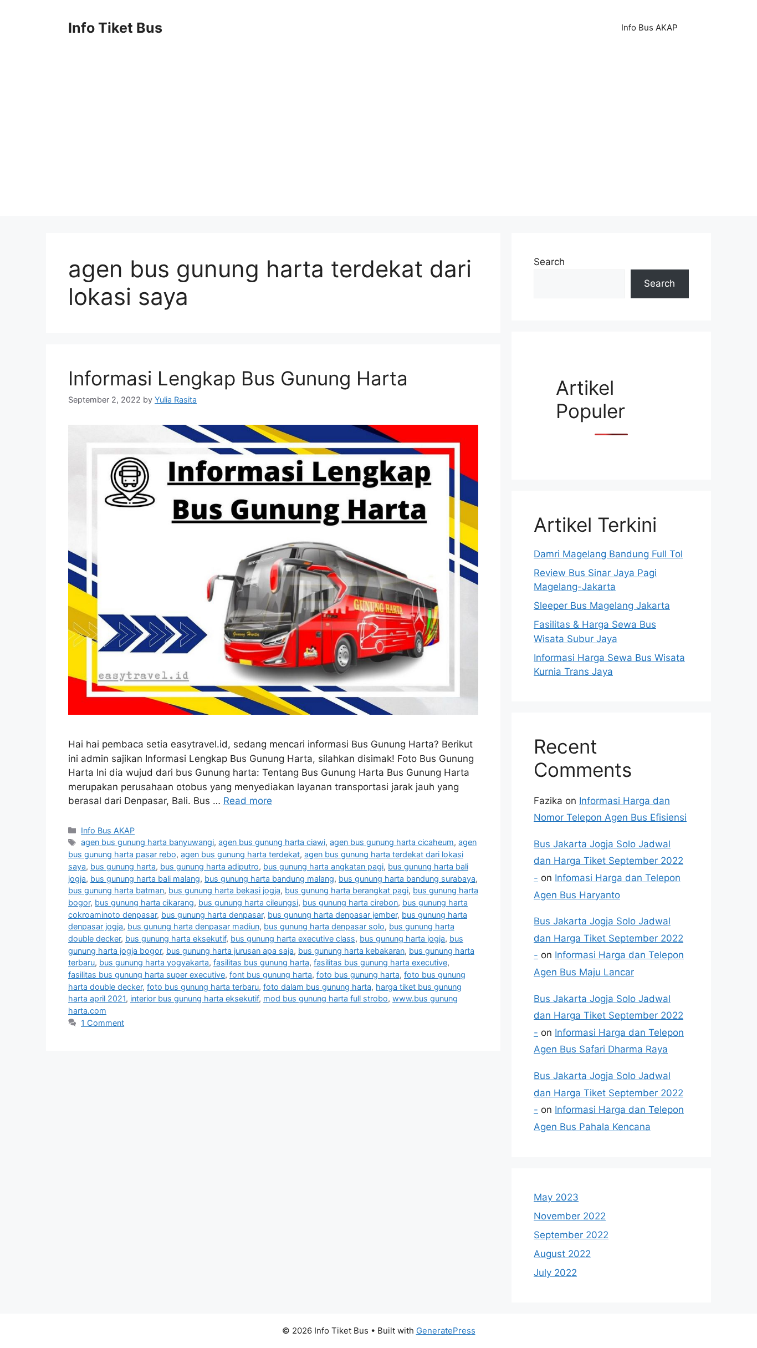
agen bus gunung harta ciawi (271, 842)
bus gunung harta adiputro (209, 866)
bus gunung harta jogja (402, 938)
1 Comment (102, 1022)
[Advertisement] (378, 138)
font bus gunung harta (270, 974)
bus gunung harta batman (116, 890)
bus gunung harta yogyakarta (154, 962)
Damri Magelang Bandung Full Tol (608, 553)
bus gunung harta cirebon (350, 902)
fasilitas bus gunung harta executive (380, 962)
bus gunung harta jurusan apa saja (230, 950)
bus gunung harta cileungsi (248, 902)
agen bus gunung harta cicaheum (392, 842)
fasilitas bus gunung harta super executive (146, 974)
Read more (247, 800)
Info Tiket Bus (115, 27)
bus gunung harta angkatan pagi (323, 866)
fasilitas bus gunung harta (261, 962)
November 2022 (570, 1216)
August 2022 (562, 1253)
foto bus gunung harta (358, 974)
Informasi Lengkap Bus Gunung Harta (238, 378)
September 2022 (571, 1234)
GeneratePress (445, 1330)
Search (549, 261)
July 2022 (555, 1272)
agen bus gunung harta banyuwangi (147, 842)
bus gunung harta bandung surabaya (407, 878)
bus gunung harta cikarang (144, 902)
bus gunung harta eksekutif (175, 938)
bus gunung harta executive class (293, 938)
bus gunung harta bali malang (145, 878)
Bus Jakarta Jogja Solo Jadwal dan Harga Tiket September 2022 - (608, 860)
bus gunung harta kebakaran (351, 950)
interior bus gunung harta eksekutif (194, 998)
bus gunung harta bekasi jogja (224, 890)
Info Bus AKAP (649, 27)
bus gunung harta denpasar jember (332, 914)
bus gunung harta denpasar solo (324, 926)
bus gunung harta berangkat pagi (346, 890)
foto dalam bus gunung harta (317, 986)
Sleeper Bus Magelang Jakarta (602, 605)
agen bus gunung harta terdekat (240, 854)
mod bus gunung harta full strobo (325, 998)
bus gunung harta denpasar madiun (193, 926)
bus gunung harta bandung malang (269, 878)
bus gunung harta (123, 866)
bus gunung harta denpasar (212, 914)
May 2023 (556, 1197)
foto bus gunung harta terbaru (203, 986)
